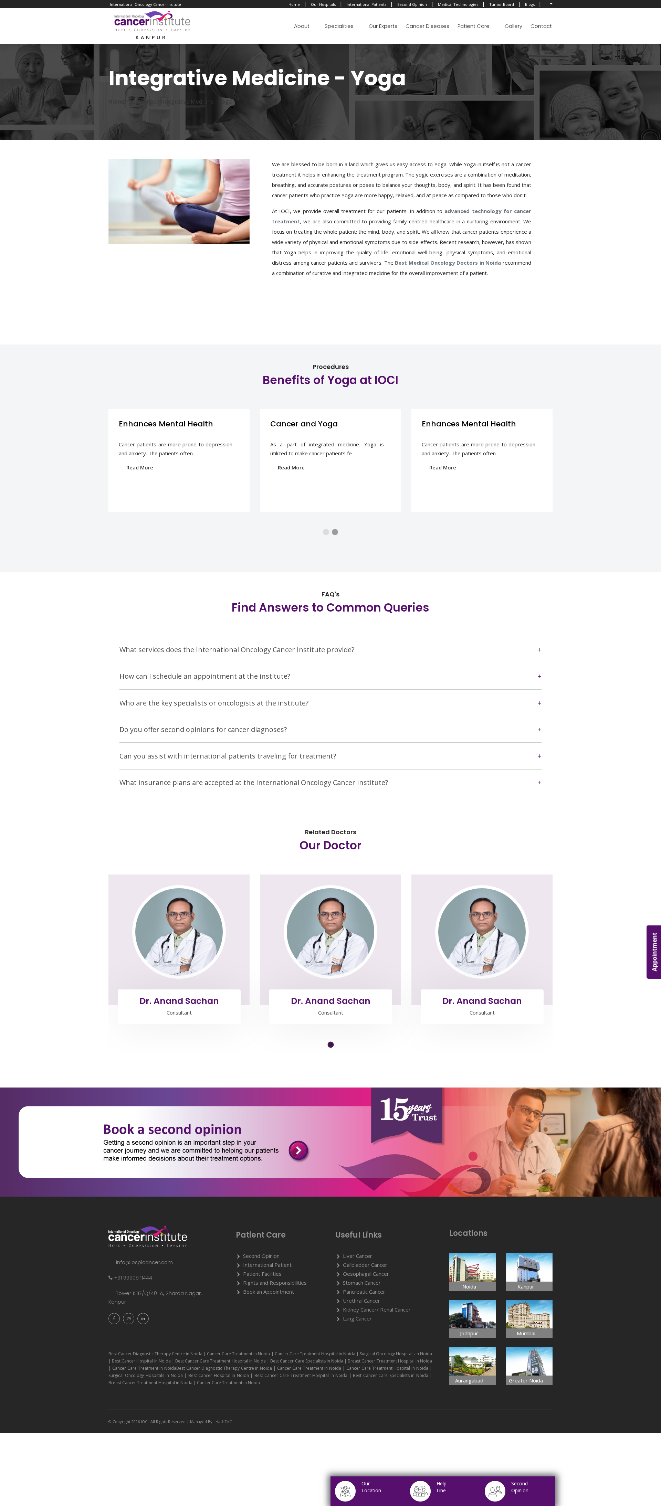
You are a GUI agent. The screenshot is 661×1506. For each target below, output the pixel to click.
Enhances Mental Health (166, 423)
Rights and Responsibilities (275, 1282)
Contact (541, 26)
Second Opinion (412, 4)
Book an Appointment (268, 1291)
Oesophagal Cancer (366, 1273)
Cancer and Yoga (304, 423)
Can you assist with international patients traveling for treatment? (227, 756)
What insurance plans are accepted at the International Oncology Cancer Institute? (253, 782)
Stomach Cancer (362, 1282)
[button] (326, 532)
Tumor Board (501, 4)
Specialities (339, 26)
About (301, 26)
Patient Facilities (262, 1273)
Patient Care (474, 26)
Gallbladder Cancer (365, 1264)
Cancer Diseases (427, 26)
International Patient (267, 1264)
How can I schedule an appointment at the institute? (204, 676)
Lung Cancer (357, 1318)
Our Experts (383, 26)
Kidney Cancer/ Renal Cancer (377, 1309)
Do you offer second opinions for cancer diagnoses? (203, 729)
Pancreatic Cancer (364, 1291)
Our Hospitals (323, 4)
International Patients (366, 4)
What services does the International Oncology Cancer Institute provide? (236, 649)
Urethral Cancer (361, 1300)
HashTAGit (224, 1421)
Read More (139, 467)
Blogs (530, 4)
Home (294, 4)
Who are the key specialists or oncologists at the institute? (213, 703)
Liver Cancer (357, 1255)
